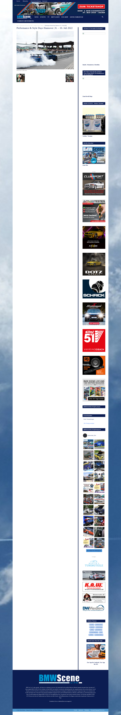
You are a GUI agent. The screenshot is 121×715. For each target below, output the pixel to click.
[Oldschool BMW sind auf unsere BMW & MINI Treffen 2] (88, 455)
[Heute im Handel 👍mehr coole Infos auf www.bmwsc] (99, 488)
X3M (101, 632)
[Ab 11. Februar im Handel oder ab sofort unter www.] (88, 499)
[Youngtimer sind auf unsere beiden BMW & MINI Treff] (99, 455)
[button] (102, 17)
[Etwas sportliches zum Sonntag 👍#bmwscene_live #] (88, 510)
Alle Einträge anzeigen (89, 423)
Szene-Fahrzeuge (76, 17)
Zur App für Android (93, 662)
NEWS (36, 17)
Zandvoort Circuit (99, 624)
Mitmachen (25, 1)
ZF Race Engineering (93, 632)
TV (48, 17)
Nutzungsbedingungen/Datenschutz (97, 710)
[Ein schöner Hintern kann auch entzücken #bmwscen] (88, 521)
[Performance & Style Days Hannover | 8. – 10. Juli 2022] (45, 69)
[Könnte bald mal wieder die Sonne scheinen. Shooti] (99, 510)
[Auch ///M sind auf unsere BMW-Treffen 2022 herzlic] (99, 466)
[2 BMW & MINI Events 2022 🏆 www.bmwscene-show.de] (99, 477)
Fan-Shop (64, 17)
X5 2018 (91, 624)
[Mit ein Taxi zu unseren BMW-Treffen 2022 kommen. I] (99, 444)
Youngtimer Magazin (98, 634)
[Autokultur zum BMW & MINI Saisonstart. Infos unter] (88, 488)
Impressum (44, 1)
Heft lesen (55, 17)
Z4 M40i (91, 634)
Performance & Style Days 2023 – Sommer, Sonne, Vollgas (31, 25)
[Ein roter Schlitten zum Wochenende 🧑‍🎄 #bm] (88, 532)
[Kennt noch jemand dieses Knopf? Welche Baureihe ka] (99, 532)
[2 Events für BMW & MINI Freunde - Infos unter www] (99, 499)
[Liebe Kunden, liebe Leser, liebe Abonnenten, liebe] (99, 521)
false (14, 8)
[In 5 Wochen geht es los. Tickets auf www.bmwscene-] (88, 444)
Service (18, 1)
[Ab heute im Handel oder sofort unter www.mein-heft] (88, 543)
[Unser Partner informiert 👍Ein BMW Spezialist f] (88, 477)
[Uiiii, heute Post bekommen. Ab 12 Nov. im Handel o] (99, 543)
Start (17, 25)
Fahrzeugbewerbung (25, 21)
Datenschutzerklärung (36, 1)
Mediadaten (87, 710)
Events (43, 17)
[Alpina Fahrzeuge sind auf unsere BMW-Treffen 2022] (88, 466)
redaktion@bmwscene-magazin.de (64, 701)
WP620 (92, 629)
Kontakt (75, 710)
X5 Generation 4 (98, 629)
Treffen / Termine (88, 136)
